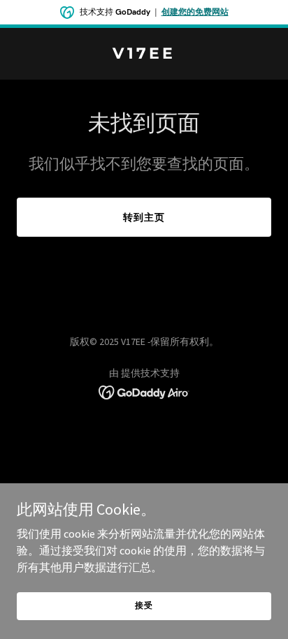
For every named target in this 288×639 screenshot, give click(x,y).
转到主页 (144, 217)
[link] (144, 54)
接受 (144, 605)
